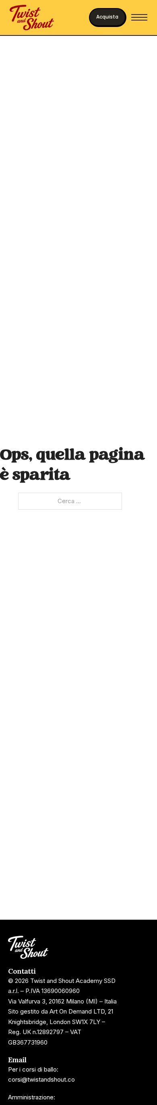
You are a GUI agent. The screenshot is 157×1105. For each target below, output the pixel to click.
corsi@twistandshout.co (41, 1079)
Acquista (107, 16)
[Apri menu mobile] (139, 17)
